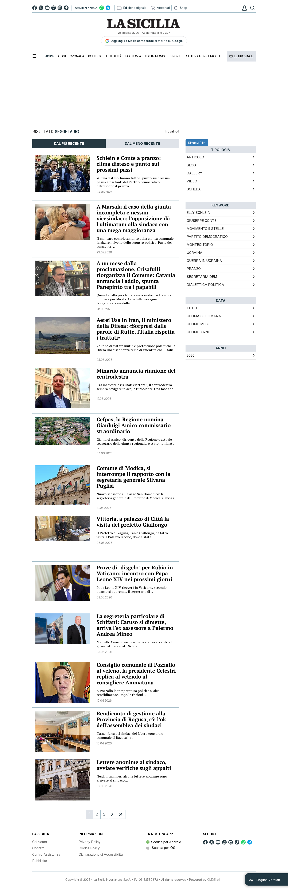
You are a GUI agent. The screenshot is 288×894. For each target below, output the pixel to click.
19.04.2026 (104, 700)
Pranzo (194, 268)
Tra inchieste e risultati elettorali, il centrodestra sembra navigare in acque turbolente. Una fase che (135, 389)
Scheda (194, 189)
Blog (191, 165)
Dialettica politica (205, 284)
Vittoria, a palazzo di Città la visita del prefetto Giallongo (133, 521)
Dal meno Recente (142, 143)
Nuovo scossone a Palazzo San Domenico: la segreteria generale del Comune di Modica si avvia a (136, 498)
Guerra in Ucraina (204, 260)
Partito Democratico (207, 236)
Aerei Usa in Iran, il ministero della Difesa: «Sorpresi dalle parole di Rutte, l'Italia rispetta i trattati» (136, 329)
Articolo (195, 157)
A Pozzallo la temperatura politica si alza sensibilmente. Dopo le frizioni (128, 692)
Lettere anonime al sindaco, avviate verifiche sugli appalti (134, 765)
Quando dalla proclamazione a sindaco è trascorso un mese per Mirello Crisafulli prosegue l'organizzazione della (135, 299)
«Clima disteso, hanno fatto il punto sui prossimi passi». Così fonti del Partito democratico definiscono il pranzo (134, 182)
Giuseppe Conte (202, 220)
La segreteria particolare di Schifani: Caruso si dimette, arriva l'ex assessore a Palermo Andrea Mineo (135, 625)
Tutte (192, 308)
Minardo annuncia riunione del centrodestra (136, 373)
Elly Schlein (198, 212)
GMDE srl (213, 879)
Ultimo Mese (198, 324)
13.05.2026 (104, 508)
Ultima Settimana (204, 316)
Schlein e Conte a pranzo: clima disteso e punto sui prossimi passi (129, 164)
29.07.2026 (104, 252)
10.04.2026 (104, 743)
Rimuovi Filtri (196, 143)
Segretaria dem (202, 276)
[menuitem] (49, 56)
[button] (245, 8)
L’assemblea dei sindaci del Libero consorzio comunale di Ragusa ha (130, 735)
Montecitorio (200, 244)
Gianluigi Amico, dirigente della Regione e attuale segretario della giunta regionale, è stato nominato (135, 443)
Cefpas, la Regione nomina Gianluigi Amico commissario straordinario (134, 425)
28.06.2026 (104, 309)
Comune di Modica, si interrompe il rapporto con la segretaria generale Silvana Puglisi (133, 477)
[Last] (120, 814)
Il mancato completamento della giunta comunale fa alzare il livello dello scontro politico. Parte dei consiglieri (135, 242)
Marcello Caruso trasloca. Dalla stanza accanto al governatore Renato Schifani (134, 644)
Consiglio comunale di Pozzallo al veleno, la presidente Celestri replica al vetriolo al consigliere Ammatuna (136, 673)
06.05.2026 (104, 543)
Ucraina (194, 252)
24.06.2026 (104, 359)
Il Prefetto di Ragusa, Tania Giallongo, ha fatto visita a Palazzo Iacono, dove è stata (132, 535)
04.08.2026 (105, 192)
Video (192, 181)
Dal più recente (69, 143)
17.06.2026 (104, 398)
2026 (191, 355)
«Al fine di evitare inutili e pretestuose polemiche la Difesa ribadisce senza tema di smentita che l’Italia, (136, 350)
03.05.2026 (104, 597)
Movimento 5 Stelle (205, 228)
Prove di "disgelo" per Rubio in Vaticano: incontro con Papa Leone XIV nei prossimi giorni (135, 573)
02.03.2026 (104, 786)
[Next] (112, 814)
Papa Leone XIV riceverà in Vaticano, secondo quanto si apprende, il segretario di (132, 589)
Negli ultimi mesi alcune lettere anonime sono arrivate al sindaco (132, 778)
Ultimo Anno (198, 332)
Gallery (194, 173)
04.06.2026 (105, 453)
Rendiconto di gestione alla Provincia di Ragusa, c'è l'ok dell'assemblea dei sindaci (131, 719)
